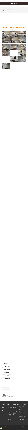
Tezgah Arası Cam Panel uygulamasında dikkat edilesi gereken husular (10, 418)
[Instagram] (6, 0)
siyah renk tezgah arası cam (4, 394)
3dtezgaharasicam (5, 426)
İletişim (25, 426)
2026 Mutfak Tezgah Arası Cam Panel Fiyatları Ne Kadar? (10, 408)
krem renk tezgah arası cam (4, 396)
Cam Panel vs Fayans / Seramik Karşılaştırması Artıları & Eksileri (10, 413)
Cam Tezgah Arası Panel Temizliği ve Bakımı (10, 411)
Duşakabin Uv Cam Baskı (7, 366)
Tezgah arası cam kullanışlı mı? (10, 416)
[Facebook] (2, 0)
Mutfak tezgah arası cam (7, 384)
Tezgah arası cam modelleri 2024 (15, 411)
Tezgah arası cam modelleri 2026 (15, 409)
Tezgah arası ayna (6, 363)
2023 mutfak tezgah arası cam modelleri (15, 415)
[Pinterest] (8, 0)
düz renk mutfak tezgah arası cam (5, 393)
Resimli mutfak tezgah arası (7, 378)
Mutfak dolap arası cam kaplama (15, 413)
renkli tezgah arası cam (10, 396)
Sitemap (23, 426)
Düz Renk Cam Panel (6, 375)
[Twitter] (3, 0)
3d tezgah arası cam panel (7, 381)
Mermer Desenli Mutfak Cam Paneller (15, 408)
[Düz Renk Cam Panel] (6, 34)
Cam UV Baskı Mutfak (6, 372)
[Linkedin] (5, 0)
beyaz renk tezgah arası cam (5, 395)
